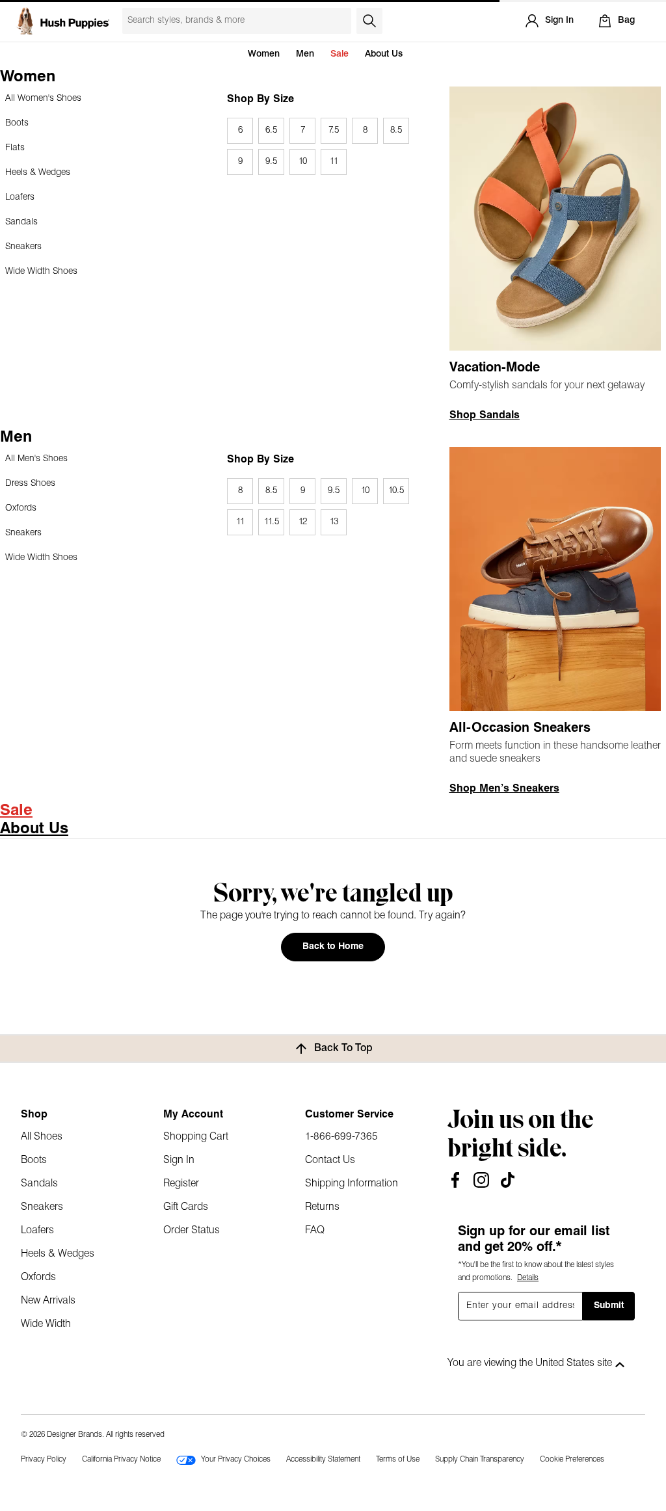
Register (181, 1184)
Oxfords (20, 508)
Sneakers (23, 247)
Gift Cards (185, 1207)
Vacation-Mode (494, 368)
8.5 (396, 130)
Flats (15, 148)
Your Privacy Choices (236, 1460)
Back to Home (333, 947)
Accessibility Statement (323, 1460)
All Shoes (41, 1137)
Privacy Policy (43, 1460)
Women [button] (264, 54)
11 (334, 162)
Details (528, 1278)
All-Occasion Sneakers (520, 728)
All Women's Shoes (43, 98)
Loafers (19, 197)
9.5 (271, 162)
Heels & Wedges (37, 173)
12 (303, 522)
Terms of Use (398, 1460)
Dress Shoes (30, 483)
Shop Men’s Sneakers (504, 789)
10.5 (396, 491)
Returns (322, 1207)
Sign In (178, 1160)
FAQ (315, 1230)
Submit (609, 1306)
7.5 (333, 130)
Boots (17, 123)
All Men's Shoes (36, 459)
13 (334, 522)
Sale (339, 54)
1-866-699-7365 (341, 1137)
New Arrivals (48, 1301)
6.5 (271, 130)
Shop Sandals (484, 415)
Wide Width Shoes (41, 271)
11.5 (271, 522)
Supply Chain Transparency (479, 1460)
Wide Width (46, 1324)
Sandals (21, 222)
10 (303, 162)
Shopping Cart (195, 1137)
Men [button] (305, 54)
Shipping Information (351, 1184)
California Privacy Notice (121, 1460)
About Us (384, 54)
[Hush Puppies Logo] (62, 21)
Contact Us (330, 1160)
